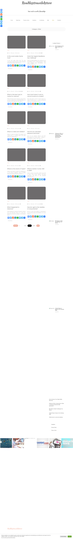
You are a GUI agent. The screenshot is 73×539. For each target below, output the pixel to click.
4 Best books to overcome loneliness (56, 417)
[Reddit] (1, 14)
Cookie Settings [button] (63, 536)
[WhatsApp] (1, 19)
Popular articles (26, 20)
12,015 (25, 225)
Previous (15, 225)
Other (53, 20)
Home (12, 20)
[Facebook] (1, 10)
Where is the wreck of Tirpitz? (16, 169)
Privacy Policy (53, 427)
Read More (10, 68)
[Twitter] (1, 12)
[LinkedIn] (1, 17)
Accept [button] (69, 536)
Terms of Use (53, 430)
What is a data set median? (16, 131)
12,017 (34, 225)
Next (38, 225)
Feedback (59, 20)
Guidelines (34, 20)
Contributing (41, 20)
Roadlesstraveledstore (36, 3)
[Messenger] (1, 21)
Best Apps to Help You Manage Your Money (59, 221)
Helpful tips (18, 20)
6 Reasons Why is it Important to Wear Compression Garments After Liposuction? (59, 135)
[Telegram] (1, 24)
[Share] (1, 26)
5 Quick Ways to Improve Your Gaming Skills (59, 309)
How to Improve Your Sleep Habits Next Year (59, 46)
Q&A (48, 20)
